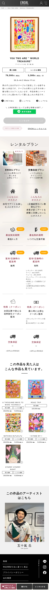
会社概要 (7, 578)
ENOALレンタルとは (37, 128)
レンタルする (40, 587)
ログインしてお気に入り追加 (12, 128)
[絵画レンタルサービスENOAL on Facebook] (44, 572)
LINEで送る (9, 101)
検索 (5, 561)
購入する (24, 587)
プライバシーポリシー (13, 572)
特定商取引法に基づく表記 (15, 566)
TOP (2, 8)
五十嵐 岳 (30, 64)
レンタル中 (24, 120)
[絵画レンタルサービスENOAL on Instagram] (44, 567)
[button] (22, 397)
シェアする (26, 101)
